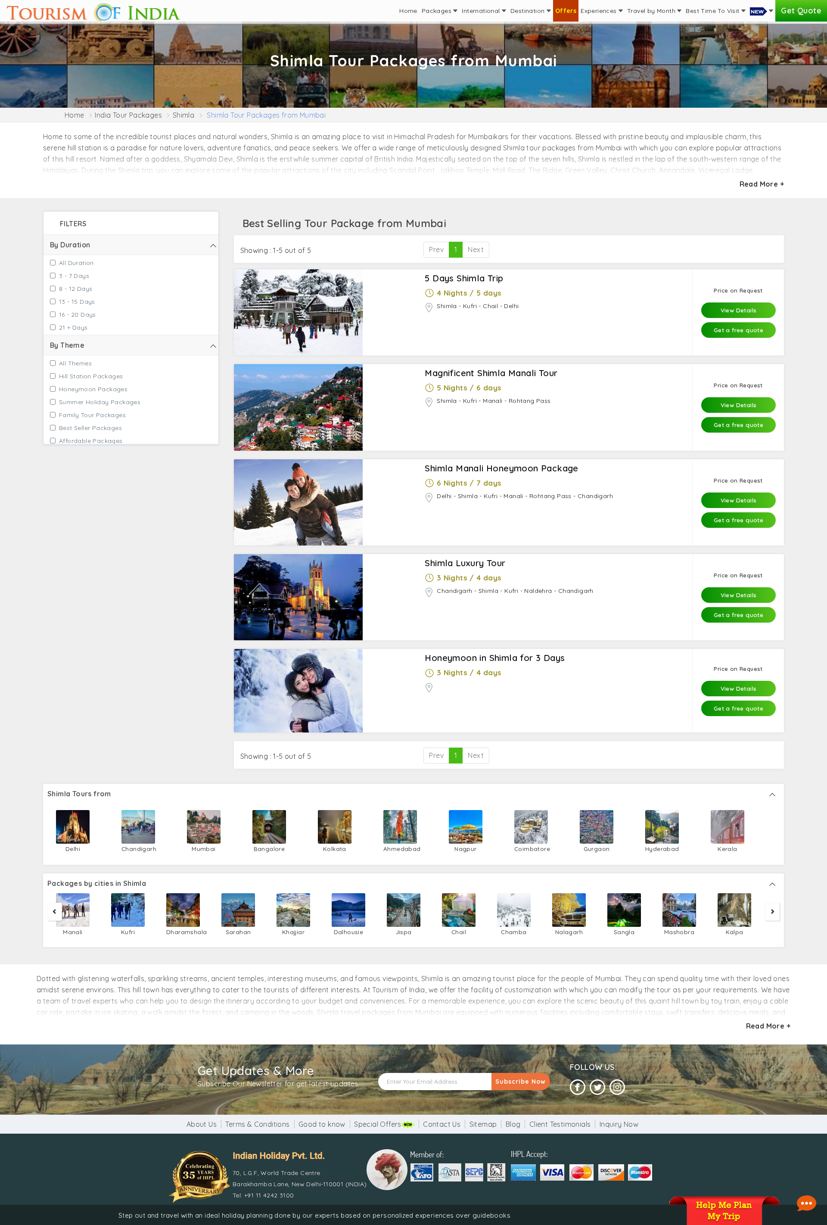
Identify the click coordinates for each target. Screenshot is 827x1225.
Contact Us (441, 1124)
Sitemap (483, 1124)
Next (476, 249)
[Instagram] (617, 1087)
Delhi (72, 848)
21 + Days (73, 327)
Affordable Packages (91, 441)
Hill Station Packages (91, 376)
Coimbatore (531, 848)
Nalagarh (569, 931)
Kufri (128, 931)
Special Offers (377, 1124)
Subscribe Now (520, 1081)
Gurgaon (597, 848)
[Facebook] (577, 1087)
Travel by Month (652, 11)
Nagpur (465, 848)
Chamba (513, 931)
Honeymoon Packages (93, 389)
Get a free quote (738, 330)
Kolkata (334, 848)
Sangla (624, 931)
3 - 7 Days (74, 276)
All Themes (75, 363)
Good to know (321, 1124)
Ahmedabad (400, 848)
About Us (202, 1124)
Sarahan (238, 931)
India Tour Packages (128, 115)
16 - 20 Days (77, 314)
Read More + (762, 184)
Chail (458, 931)
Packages (438, 11)
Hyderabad (662, 848)
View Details (739, 310)
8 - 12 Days (75, 289)
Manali (72, 931)
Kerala (727, 848)
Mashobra (679, 931)
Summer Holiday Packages (99, 402)
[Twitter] (597, 1087)
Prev (436, 249)
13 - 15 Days (77, 301)
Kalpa (734, 931)
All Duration (76, 263)
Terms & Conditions (257, 1124)
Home (408, 11)
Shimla (183, 115)
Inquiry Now (619, 1124)
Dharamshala (183, 931)
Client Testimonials (560, 1124)
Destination (528, 11)
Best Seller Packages (90, 428)
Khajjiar (293, 931)
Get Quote (801, 11)
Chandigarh (138, 848)
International (482, 11)
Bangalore (269, 848)
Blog (513, 1124)
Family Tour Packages (92, 415)
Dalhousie (349, 931)
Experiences (600, 11)
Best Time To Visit (713, 11)
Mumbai (203, 848)
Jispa (404, 931)
